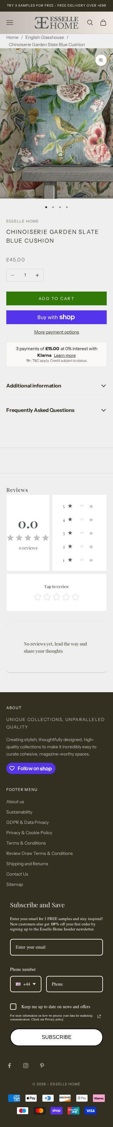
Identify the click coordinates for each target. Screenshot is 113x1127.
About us (15, 801)
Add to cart (56, 298)
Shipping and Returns (27, 863)
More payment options (56, 332)
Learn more (65, 355)
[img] (28, 538)
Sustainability (19, 812)
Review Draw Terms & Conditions (39, 853)
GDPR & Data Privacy (27, 822)
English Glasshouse (44, 37)
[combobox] (25, 984)
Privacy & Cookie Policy (29, 832)
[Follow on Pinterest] (42, 1065)
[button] (79, 506)
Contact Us (17, 874)
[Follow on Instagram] (26, 1065)
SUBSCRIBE (57, 1037)
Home (12, 37)
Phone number (23, 969)
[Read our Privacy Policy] (99, 1016)
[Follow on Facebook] (9, 1065)
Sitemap (14, 884)
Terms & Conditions (26, 843)
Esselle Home (22, 221)
